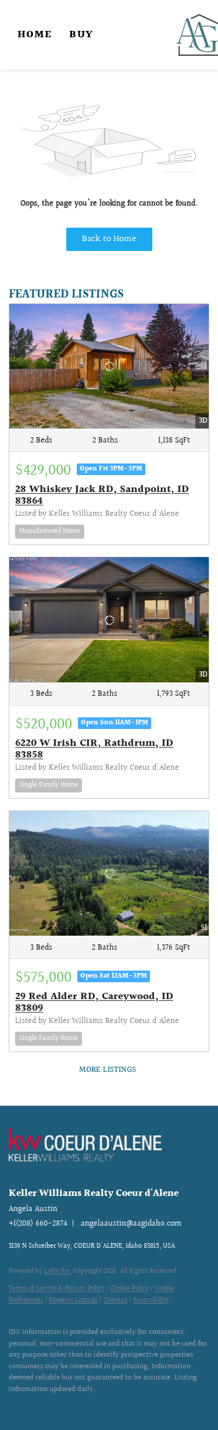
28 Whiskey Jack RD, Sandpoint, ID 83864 (102, 495)
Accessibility (151, 1300)
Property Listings (73, 1300)
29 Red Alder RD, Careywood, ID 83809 (94, 1002)
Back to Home (109, 239)
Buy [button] (80, 34)
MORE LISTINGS (107, 1070)
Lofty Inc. (58, 1271)
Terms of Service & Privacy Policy (57, 1288)
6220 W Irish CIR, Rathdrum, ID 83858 (94, 749)
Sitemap (115, 1300)
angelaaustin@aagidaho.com (131, 1223)
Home (34, 34)
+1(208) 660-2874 (38, 1223)
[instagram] (38, 1407)
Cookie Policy (129, 1288)
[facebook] (14, 1407)
